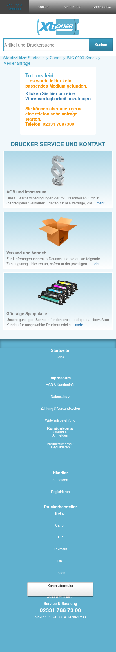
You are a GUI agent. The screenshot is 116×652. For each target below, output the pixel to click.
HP (60, 537)
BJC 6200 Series (82, 57)
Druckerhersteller (60, 506)
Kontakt (43, 6)
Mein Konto (72, 6)
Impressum (60, 377)
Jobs (60, 356)
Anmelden (100, 6)
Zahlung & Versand (15, 6)
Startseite (36, 57)
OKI (60, 560)
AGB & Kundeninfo (60, 384)
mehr (100, 203)
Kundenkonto (60, 428)
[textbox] (46, 44)
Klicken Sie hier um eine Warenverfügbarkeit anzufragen (58, 96)
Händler (60, 472)
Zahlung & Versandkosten (60, 408)
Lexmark (60, 548)
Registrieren (60, 446)
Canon (56, 57)
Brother (60, 513)
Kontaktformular (60, 585)
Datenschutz (60, 396)
